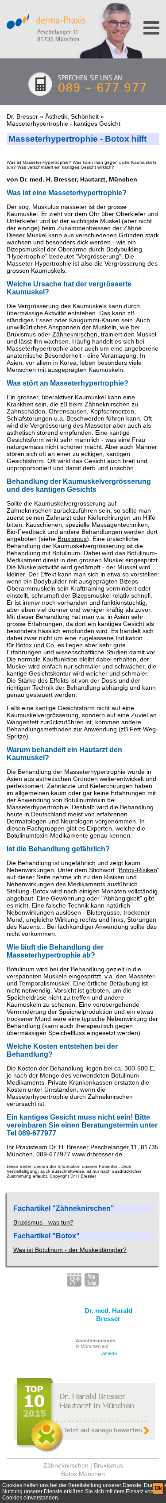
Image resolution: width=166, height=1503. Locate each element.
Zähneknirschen (74, 334)
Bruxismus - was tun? (43, 1222)
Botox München (83, 1473)
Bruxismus (72, 538)
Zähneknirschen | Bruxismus (83, 1465)
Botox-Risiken (138, 869)
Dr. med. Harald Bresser (108, 1314)
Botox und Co (35, 645)
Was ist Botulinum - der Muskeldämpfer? (70, 1249)
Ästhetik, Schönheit (72, 116)
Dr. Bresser (22, 116)
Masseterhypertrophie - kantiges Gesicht (63, 123)
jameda (109, 1353)
